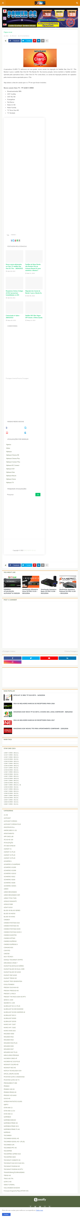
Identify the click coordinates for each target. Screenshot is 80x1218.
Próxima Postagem (23, 378)
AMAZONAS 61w (9, 827)
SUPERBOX (7, 1117)
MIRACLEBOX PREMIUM (11, 1055)
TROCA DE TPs (8, 1179)
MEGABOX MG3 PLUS (10, 1043)
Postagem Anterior (11, 378)
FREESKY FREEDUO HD (11, 991)
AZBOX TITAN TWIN (10, 898)
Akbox (8, 448)
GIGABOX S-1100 (9, 1003)
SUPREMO (7, 1132)
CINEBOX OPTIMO (9, 938)
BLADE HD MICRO (9, 914)
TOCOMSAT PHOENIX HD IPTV (13, 1169)
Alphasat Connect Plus (13, 462)
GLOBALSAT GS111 (10, 1015)
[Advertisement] (24, 220)
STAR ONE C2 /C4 (9, 1111)
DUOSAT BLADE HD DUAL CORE (14, 969)
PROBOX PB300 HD (10, 1092)
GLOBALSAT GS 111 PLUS (12, 1006)
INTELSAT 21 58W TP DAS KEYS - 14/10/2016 (29, 695)
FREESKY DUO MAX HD (11, 988)
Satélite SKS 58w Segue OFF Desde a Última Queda (33, 317)
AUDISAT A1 (8, 849)
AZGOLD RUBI (8, 904)
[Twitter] (25, 428)
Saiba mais (39, 1210)
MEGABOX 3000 (9, 1034)
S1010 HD (7, 1099)
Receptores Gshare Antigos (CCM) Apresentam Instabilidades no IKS (14, 293)
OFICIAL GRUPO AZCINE (11, 1074)
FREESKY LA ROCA (10, 994)
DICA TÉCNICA (8, 957)
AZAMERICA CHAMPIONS (12, 864)
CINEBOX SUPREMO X (11, 944)
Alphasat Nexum (11, 475)
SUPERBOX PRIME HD (11, 1123)
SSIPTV (6, 1105)
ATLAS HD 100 (8, 840)
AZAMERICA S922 (9, 877)
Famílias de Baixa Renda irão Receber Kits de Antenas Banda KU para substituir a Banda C (33, 268)
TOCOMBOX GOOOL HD (11, 1138)
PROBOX (6, 1086)
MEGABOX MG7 (9, 1049)
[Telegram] (25, 433)
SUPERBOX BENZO (10, 1120)
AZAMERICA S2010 (10, 874)
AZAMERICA (8, 861)
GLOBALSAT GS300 (10, 1018)
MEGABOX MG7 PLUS (10, 1052)
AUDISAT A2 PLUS (9, 855)
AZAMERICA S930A (10, 886)
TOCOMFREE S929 (10, 1157)
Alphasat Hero (10, 472)
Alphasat (9, 451)
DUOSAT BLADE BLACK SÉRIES (14, 966)
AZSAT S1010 (8, 907)
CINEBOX (7, 920)
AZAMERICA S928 (9, 883)
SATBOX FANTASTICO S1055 (13, 1102)
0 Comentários (24, 36)
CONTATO (7, 951)
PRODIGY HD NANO (10, 1095)
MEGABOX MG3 (9, 1040)
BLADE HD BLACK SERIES (12, 910)
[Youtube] (7, 433)
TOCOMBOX (7, 1135)
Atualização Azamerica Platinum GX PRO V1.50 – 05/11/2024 (67, 591)
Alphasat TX (10, 482)
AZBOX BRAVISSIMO (10, 892)
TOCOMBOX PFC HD (10, 1148)
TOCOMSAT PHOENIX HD (12, 1166)
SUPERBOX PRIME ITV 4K (12, 1129)
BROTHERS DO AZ (30, 550)
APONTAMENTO (9, 834)
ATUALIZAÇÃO (8, 843)
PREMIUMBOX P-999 (10, 1083)
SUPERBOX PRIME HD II (11, 1126)
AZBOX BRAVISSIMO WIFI (12, 895)
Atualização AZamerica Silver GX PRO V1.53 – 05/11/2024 (30, 591)
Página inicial (8, 32)
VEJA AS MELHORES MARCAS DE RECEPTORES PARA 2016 (34, 704)
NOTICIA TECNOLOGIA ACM (12, 1071)
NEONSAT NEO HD (10, 1068)
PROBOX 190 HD (9, 1089)
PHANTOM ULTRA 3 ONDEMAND (14, 1077)
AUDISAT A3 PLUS (9, 858)
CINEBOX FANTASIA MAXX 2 (13, 932)
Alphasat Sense (11, 479)
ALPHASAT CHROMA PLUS (12, 824)
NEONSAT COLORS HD (11, 1065)
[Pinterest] (34, 40)
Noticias (13, 234)
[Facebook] (6, 428)
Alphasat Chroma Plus (13, 458)
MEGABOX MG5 (9, 1046)
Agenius (8, 444)
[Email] (42, 40)
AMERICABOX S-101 (10, 830)
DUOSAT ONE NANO (10, 975)
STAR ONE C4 (8, 1114)
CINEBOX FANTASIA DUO (12, 923)
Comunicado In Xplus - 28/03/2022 (13, 317)
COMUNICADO (8, 948)
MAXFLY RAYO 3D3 (10, 1031)
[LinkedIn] (38, 40)
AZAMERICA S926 (9, 880)
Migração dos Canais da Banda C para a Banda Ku (33, 292)
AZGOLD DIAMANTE (10, 901)
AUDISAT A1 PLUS (9, 852)
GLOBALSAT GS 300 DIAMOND (13, 1009)
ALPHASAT (7, 818)
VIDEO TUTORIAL (9, 1185)
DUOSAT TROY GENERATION (13, 981)
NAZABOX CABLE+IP (10, 1058)
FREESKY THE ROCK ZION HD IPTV (15, 997)
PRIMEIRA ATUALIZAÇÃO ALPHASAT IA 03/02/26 (12, 591)
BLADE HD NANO (9, 917)
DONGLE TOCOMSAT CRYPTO (13, 960)
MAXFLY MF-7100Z (10, 1028)
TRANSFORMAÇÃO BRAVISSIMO (14, 1172)
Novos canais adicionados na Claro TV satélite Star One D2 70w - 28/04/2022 (14, 266)
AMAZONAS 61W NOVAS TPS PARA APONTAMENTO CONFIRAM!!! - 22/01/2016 (40, 729)
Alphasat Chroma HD (12, 455)
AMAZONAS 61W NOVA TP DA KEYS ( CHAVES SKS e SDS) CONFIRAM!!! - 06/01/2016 (42, 712)
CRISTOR (6, 954)
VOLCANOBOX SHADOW (12, 1188)
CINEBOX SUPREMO (10, 941)
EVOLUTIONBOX (9, 984)
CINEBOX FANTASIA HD (11, 926)
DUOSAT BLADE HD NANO (12, 972)
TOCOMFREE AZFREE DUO (12, 1154)
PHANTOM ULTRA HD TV (11, 1080)
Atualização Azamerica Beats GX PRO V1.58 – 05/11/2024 (48, 591)
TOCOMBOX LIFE (9, 1145)
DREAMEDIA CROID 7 (11, 963)
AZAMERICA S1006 (10, 870)
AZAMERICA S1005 (10, 867)
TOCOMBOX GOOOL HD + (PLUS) (14, 1142)
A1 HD (6, 815)
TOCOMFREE (8, 1151)
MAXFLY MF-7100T (10, 1024)
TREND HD (7, 1175)
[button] (6, 1214)
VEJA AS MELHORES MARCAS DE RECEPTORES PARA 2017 (34, 720)
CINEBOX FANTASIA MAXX (12, 929)
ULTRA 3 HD (7, 1182)
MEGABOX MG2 (9, 1037)
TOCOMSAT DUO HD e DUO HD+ (14, 1163)
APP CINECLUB (8, 837)
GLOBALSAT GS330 (10, 1021)
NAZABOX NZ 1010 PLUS (12, 1062)
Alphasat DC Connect (12, 465)
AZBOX (6, 889)
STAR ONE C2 (8, 1108)
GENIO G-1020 (8, 1000)
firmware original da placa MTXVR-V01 (16, 1191)
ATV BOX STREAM (9, 846)
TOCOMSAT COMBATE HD (12, 1160)
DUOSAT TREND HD (10, 978)
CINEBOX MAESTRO (10, 935)
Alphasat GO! (10, 469)
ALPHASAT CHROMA (10, 821)
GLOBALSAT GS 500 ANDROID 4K (14, 1012)
